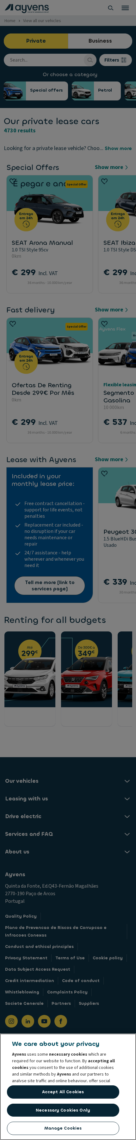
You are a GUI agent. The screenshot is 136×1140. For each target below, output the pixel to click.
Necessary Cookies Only (63, 1110)
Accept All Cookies (63, 1092)
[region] (68, 1087)
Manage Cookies (63, 1128)
